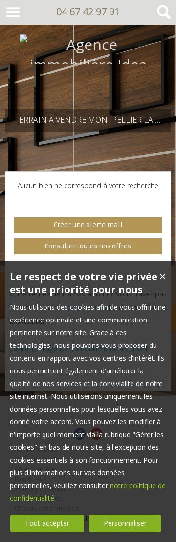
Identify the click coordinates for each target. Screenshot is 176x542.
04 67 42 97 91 (88, 11)
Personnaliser (125, 523)
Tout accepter (47, 523)
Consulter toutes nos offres (88, 246)
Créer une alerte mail (88, 225)
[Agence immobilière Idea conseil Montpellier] (88, 84)
